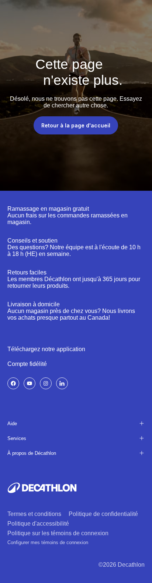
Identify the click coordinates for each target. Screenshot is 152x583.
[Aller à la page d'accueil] (42, 488)
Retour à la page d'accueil (75, 125)
